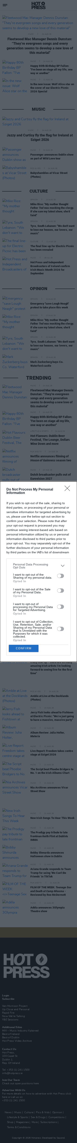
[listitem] (38, 566)
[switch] (60, 576)
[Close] (69, 490)
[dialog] (38, 571)
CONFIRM (24, 648)
